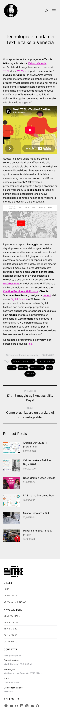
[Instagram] (27, 706)
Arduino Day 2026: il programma (35, 444)
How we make (11, 622)
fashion (23, 367)
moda (49, 367)
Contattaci (10, 595)
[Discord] (32, 706)
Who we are (10, 629)
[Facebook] (6, 706)
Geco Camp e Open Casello (39, 477)
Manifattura (37, 367)
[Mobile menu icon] (54, 11)
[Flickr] (16, 706)
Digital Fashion (19, 299)
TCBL (6, 71)
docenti (47, 295)
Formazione (10, 635)
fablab (11, 367)
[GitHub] (37, 706)
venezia (30, 374)
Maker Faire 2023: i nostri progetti (38, 532)
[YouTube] (11, 706)
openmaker (33, 355)
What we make (12, 616)
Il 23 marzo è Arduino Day (38, 495)
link (30, 343)
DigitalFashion (46, 361)
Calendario (10, 642)
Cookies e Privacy (15, 602)
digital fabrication (23, 361)
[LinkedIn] (22, 706)
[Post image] (11, 448)
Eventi (22, 355)
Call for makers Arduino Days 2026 (37, 462)
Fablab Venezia (37, 63)
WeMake (22, 71)
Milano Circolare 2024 (36, 513)
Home (6, 589)
